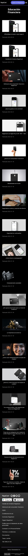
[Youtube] (19, 496)
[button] (26, 2)
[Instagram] (14, 496)
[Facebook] (12, 496)
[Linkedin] (17, 496)
